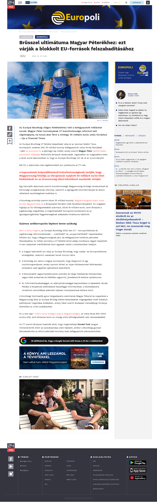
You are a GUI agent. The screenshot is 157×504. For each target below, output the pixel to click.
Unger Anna (87, 2)
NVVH (98, 2)
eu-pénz (43, 32)
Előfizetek (137, 2)
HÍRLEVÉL (96, 466)
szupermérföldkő (70, 32)
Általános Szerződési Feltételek (106, 484)
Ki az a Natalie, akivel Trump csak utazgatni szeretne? (132, 104)
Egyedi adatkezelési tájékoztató (106, 479)
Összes (142, 136)
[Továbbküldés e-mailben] (9, 134)
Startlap (48, 461)
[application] (63, 404)
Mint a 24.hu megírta (29, 230)
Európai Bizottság (28, 32)
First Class (49, 475)
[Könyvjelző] (9, 141)
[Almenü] (20, 2)
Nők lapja (70, 475)
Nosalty (48, 479)
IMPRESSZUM (97, 470)
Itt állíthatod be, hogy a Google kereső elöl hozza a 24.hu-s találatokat (66, 341)
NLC (46, 484)
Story (69, 466)
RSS (94, 461)
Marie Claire (71, 479)
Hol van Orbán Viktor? (127, 125)
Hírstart (48, 466)
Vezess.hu (49, 470)
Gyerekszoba (72, 470)
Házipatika (70, 461)
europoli (54, 32)
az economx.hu (33, 151)
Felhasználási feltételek (103, 475)
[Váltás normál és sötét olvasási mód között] (126, 2)
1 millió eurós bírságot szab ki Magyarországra (57, 313)
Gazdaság (26, 37)
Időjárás (107, 2)
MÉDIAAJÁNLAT (98, 489)
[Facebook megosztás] (9, 128)
